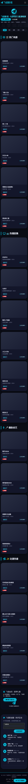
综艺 (19, 30)
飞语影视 (7, 2)
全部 (5, 30)
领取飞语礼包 (10, 699)
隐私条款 (14, 779)
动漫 (23, 30)
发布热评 (19, 731)
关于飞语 (8, 779)
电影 (9, 30)
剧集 (14, 30)
